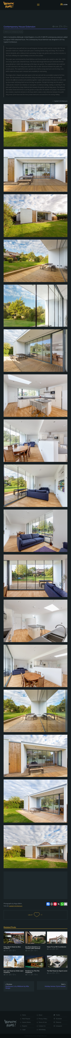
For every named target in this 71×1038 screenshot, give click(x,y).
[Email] (65, 904)
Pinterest (58, 1022)
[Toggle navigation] (38, 4)
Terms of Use (43, 1022)
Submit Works (26, 1022)
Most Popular (26, 1018)
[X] (58, 904)
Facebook (59, 1018)
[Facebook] (48, 904)
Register (24, 1026)
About (40, 1015)
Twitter (58, 1015)
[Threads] (51, 904)
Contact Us (42, 1026)
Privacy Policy (43, 1018)
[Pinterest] (55, 904)
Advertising (42, 1029)
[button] (63, 4)
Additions (6, 31)
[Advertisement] (37, 18)
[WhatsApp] (62, 904)
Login (24, 1029)
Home (24, 1015)
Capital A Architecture (15, 906)
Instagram (59, 1026)
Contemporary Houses (16, 31)
